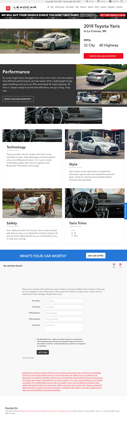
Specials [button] (83, 7)
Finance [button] (103, 7)
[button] (48, 7)
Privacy (37, 411)
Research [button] (111, 7)
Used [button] (77, 7)
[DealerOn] (11, 408)
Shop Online (59, 7)
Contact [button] (119, 7)
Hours (69, 411)
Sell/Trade (70, 7)
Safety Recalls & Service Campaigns (53, 411)
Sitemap (31, 411)
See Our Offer (95, 255)
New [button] (52, 7)
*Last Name (36, 307)
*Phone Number (34, 319)
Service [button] (90, 7)
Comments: (36, 325)
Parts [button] (97, 7)
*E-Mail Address (34, 313)
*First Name (36, 301)
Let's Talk (42, 352)
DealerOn (23, 411)
